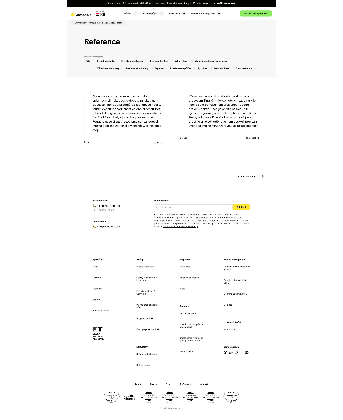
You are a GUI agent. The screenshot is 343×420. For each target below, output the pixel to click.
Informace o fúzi (101, 310)
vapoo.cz (158, 142)
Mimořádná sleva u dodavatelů (211, 61)
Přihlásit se (229, 329)
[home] (88, 13)
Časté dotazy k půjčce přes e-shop (191, 325)
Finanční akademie (189, 277)
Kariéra (96, 299)
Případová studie (106, 61)
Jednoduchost (221, 68)
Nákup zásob (181, 61)
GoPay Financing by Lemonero (146, 279)
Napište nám (186, 351)
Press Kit (97, 288)
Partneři (97, 277)
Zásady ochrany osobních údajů (237, 281)
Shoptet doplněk (144, 318)
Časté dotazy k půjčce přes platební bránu (191, 339)
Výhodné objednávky (108, 68)
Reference (185, 266)
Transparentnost (244, 68)
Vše (88, 61)
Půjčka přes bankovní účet (147, 306)
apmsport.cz (252, 138)
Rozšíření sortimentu (132, 61)
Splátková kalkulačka (147, 354)
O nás (95, 266)
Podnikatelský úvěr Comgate (146, 292)
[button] (131, 13)
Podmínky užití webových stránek (237, 268)
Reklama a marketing (137, 68)
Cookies (228, 305)
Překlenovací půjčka (180, 68)
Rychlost (202, 68)
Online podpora (188, 313)
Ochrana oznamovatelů (235, 294)
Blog (182, 288)
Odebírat (241, 207)
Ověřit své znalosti (226, 3)
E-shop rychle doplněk (147, 329)
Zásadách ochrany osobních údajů (180, 226)
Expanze (159, 68)
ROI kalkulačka (143, 365)
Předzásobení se (159, 61)
